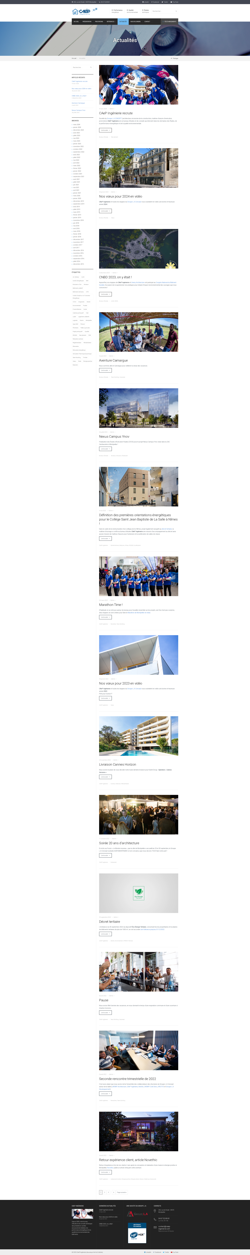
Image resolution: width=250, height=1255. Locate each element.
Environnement (119, 941)
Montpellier (89, 320)
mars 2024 (76, 124)
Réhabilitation (125, 783)
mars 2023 (76, 141)
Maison (142, 1179)
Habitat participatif (78, 313)
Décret (112, 941)
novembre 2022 (78, 146)
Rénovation (76, 346)
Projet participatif (77, 331)
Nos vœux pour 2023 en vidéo (120, 683)
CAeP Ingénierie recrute (116, 113)
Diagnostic (81, 302)
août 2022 (76, 155)
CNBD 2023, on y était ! (115, 277)
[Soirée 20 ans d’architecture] (138, 816)
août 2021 (76, 179)
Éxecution (75, 365)
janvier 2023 (77, 144)
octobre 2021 (77, 174)
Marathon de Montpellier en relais (139, 613)
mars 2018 (76, 231)
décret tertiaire (167, 529)
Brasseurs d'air (77, 284)
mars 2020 (76, 196)
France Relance (77, 309)
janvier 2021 (77, 193)
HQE (87, 313)
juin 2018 (76, 223)
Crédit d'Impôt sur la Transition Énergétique (81, 297)
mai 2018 (76, 226)
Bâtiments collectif (78, 288)
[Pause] (138, 973)
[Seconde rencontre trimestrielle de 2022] (138, 1052)
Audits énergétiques (78, 280)
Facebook (155, 2)
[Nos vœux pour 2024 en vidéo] (138, 169)
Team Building (115, 377)
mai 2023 (76, 138)
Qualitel (87, 331)
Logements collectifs (83, 316)
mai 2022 (76, 160)
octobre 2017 (77, 245)
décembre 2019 (78, 201)
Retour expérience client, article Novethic (128, 1160)
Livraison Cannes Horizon (117, 764)
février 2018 (77, 234)
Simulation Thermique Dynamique (82, 354)
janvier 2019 (77, 217)
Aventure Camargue (113, 360)
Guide (85, 309)
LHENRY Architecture (119, 1087)
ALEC (82, 277)
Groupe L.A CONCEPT (114, 118)
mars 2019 (76, 212)
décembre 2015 (78, 264)
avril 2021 (76, 190)
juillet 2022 (76, 157)
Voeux (112, 218)
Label (74, 316)
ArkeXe (140, 1087)
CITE (87, 292)
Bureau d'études (103, 137)
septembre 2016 (78, 258)
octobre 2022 (77, 149)
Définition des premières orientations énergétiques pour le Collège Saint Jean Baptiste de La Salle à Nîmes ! (138, 519)
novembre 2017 (78, 242)
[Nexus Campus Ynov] (138, 409)
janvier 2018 (77, 237)
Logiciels (75, 320)
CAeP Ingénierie (103, 545)
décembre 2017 (78, 239)
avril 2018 (76, 228)
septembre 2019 (78, 204)
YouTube (175, 2)
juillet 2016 (76, 261)
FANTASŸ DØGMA (97, 1252)
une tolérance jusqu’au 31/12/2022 (152, 929)
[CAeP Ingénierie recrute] (138, 86)
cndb (112, 301)
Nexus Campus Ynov (114, 436)
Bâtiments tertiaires (78, 292)
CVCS (74, 302)
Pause (103, 1000)
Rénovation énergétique (79, 350)
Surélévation (137, 545)
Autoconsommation (116, 1179)
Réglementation (77, 342)
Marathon (113, 624)
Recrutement (114, 137)
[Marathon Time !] (138, 578)
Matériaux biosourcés (150, 1179)
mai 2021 (76, 187)
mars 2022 (76, 165)
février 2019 (77, 215)
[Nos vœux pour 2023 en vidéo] (138, 656)
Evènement (114, 862)
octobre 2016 (77, 256)
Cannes (113, 783)
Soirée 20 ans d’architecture (119, 843)
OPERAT (125, 941)
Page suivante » (122, 1192)
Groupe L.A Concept (134, 202)
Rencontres (114, 1100)
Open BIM (75, 324)
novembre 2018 (78, 220)
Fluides (85, 305)
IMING (116, 301)
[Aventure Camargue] (138, 333)
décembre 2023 (78, 130)
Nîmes (127, 545)
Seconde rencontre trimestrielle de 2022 (127, 1079)
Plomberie (75, 328)
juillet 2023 (76, 135)
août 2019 (76, 206)
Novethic (110, 1168)
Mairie (81, 320)
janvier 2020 (77, 198)
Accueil (74, 58)
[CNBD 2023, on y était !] (138, 250)
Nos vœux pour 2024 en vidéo (120, 196)
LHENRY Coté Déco (150, 1087)
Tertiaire (130, 941)
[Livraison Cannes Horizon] (138, 737)
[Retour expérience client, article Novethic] (138, 1133)
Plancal (82, 324)
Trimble (85, 357)
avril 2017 (76, 248)
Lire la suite (104, 130)
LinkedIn (146, 2)
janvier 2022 (77, 171)
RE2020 (131, 545)
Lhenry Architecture (137, 282)
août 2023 (76, 133)
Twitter (165, 2)
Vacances (122, 377)
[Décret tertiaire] (138, 895)
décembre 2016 (78, 250)
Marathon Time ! (111, 605)
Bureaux (113, 455)
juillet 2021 (76, 182)
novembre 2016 (78, 253)
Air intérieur (76, 277)
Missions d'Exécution (122, 455)
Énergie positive (126, 1179)
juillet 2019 (76, 209)
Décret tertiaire (115, 545)
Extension (122, 545)
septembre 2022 (78, 152)
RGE (89, 335)
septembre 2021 (78, 176)
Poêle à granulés (85, 328)
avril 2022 (76, 163)
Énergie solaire (135, 1179)
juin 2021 (76, 185)
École (79, 361)
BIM (87, 280)
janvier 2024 (77, 127)
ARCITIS (161, 1087)
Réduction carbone (78, 339)
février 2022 (77, 168)
